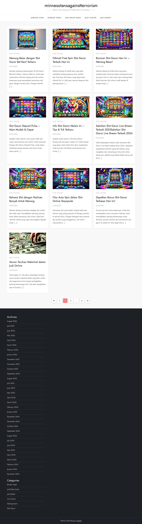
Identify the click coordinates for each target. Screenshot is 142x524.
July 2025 (10, 383)
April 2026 (11, 340)
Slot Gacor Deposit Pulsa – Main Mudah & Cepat (24, 127)
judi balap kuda (73, 18)
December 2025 (13, 359)
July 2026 (10, 326)
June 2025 (11, 388)
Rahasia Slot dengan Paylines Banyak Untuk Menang (25, 199)
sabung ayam (37, 18)
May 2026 (11, 335)
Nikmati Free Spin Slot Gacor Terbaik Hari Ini (69, 60)
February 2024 (12, 464)
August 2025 (12, 378)
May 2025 (11, 393)
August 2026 (12, 321)
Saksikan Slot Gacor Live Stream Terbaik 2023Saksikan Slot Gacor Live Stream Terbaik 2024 (114, 129)
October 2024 (12, 426)
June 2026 (11, 330)
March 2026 (11, 345)
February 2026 (12, 350)
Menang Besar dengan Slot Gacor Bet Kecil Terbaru (24, 60)
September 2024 (13, 431)
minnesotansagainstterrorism (71, 5)
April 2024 (11, 455)
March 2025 (11, 402)
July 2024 (10, 440)
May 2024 (11, 450)
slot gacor (90, 18)
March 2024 (11, 459)
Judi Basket (105, 18)
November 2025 (13, 364)
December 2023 (13, 474)
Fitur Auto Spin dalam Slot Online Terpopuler (67, 199)
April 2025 (11, 397)
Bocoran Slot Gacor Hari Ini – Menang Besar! (113, 60)
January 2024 (12, 469)
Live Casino (11, 499)
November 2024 (13, 421)
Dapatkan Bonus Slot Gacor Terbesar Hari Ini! (111, 199)
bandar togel (55, 18)
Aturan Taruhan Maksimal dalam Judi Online (27, 264)
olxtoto (79, 520)
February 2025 (12, 407)
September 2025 (13, 373)
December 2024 (13, 416)
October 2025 (12, 369)
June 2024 (11, 445)
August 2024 (12, 435)
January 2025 (12, 412)
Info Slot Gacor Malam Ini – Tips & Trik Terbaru (68, 127)
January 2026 (12, 354)
